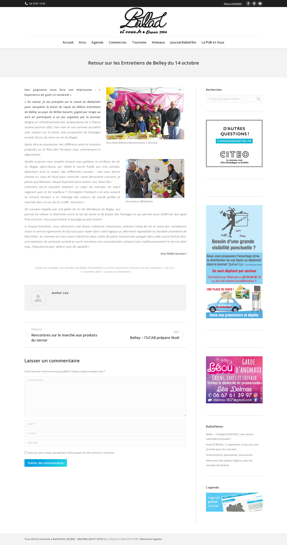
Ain (62, 267)
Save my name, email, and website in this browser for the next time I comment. (71, 452)
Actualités (53, 267)
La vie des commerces (115, 267)
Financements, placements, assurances (229, 455)
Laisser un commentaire (117, 271)
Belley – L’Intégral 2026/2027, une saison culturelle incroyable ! (229, 436)
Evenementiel (95, 267)
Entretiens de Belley (75, 267)
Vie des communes (151, 267)
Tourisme (134, 267)
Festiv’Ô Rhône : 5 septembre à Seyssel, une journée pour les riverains (232, 447)
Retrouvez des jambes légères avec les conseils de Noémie (229, 463)
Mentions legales (151, 539)
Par (169, 267)
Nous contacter (233, 3)
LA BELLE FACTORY (128, 539)
